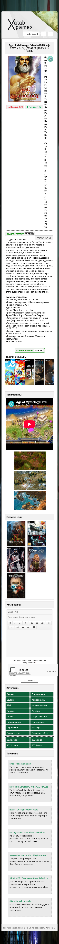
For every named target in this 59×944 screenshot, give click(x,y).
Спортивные (38, 694)
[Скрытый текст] (17, 627)
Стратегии (12, 727)
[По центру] (37, 623)
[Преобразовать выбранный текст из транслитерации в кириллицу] (28, 627)
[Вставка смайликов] (49, 623)
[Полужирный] (10, 623)
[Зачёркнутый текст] (25, 623)
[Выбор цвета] (11, 627)
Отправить (29, 680)
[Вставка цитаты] (23, 627)
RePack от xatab (21, 25)
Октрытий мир (39, 716)
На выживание (40, 705)
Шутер (10, 699)
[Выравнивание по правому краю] (42, 623)
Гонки (10, 716)
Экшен (10, 694)
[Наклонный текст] (14, 623)
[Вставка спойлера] (34, 627)
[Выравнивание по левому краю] (31, 623)
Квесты (36, 710)
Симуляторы (13, 733)
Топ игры (36, 727)
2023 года (37, 745)
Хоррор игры (38, 699)
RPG (9, 705)
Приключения (14, 722)
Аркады (11, 710)
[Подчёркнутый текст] (20, 623)
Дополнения (38, 722)
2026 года (12, 739)
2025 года (37, 739)
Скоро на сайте (40, 733)
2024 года (12, 745)
